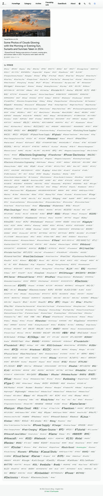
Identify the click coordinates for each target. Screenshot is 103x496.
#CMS (73, 174)
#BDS (17, 421)
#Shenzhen (41, 321)
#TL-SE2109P (76, 337)
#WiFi (92, 374)
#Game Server (78, 403)
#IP (79, 82)
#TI (72, 122)
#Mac (79, 302)
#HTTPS (8, 464)
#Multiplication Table (38, 379)
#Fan (29, 69)
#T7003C (44, 358)
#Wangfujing (43, 310)
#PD (62, 429)
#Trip (45, 76)
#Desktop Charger (70, 425)
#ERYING (65, 349)
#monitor (39, 387)
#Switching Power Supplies (85, 130)
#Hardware (35, 349)
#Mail (35, 447)
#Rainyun (10, 408)
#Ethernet (38, 366)
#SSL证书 (17, 460)
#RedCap (70, 90)
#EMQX (60, 69)
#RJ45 (49, 362)
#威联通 (36, 443)
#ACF (18, 98)
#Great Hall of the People (46, 306)
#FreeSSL (86, 456)
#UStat (32, 174)
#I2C (6, 473)
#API (72, 72)
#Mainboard (49, 222)
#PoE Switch (83, 333)
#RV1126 (17, 146)
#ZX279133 (8, 294)
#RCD (16, 134)
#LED (86, 183)
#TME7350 (36, 146)
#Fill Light (93, 183)
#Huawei (31, 285)
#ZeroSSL (51, 460)
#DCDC (47, 349)
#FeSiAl (15, 155)
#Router (55, 374)
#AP (20, 366)
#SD (84, 210)
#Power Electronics (75, 154)
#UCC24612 (39, 126)
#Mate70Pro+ (81, 138)
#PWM (61, 180)
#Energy (50, 264)
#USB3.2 (41, 210)
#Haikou (7, 321)
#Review (44, 374)
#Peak (50, 105)
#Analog (39, 86)
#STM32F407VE (42, 469)
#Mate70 (70, 138)
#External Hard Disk (13, 256)
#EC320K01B (64, 294)
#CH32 (26, 281)
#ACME (24, 198)
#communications (10, 399)
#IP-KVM (15, 362)
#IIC (96, 469)
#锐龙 (40, 412)
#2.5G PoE (23, 325)
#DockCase (37, 229)
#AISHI (92, 260)
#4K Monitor (10, 387)
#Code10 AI (76, 170)
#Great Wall (19, 310)
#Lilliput (48, 98)
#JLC (48, 126)
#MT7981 (34, 233)
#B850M (61, 190)
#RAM (94, 162)
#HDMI (7, 362)
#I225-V (51, 438)
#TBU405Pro (74, 252)
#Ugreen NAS (38, 72)
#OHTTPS (18, 464)
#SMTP (7, 447)
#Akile (68, 456)
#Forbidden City (31, 310)
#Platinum (49, 387)
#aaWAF (72, 198)
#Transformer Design (64, 130)
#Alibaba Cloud (34, 391)
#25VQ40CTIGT (10, 248)
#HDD (21, 438)
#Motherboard (37, 222)
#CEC (76, 260)
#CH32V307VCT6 (67, 281)
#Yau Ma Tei (44, 79)
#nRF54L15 (46, 146)
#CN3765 (78, 180)
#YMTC (7, 170)
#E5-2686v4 (17, 395)
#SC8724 (69, 225)
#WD (46, 244)
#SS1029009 (60, 119)
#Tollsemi (77, 142)
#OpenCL (73, 187)
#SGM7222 (33, 248)
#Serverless (45, 206)
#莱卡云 (86, 395)
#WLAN (40, 329)
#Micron (95, 298)
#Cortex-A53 (24, 233)
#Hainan (83, 317)
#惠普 (43, 345)
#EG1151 (57, 349)
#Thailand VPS (68, 387)
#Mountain (9, 109)
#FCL (69, 434)
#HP (37, 345)
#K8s (69, 206)
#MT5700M (20, 90)
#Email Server (80, 443)
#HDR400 (55, 383)
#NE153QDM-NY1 (27, 170)
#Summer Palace (47, 313)
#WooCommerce (46, 177)
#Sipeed (42, 362)
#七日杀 (57, 404)
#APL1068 (58, 298)
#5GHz (54, 325)
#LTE (87, 90)
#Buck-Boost (68, 447)
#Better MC (8, 198)
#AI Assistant (87, 82)
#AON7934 (59, 122)
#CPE (71, 86)
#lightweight (9, 391)
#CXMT (60, 162)
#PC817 (88, 126)
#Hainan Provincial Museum (85, 310)
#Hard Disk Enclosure (33, 256)
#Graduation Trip (10, 317)
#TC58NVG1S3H (80, 115)
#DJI (38, 142)
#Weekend (53, 138)
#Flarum (75, 214)
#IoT (66, 69)
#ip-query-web (70, 82)
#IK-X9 (31, 329)
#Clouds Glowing (10, 452)
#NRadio (29, 90)
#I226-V (7, 72)
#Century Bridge (55, 310)
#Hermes (31, 86)
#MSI (68, 190)
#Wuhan (37, 76)
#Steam (65, 404)
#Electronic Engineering (33, 154)
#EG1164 (55, 260)
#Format (50, 379)
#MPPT (80, 198)
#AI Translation (90, 101)
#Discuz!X (76, 206)
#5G (94, 366)
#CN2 (70, 395)
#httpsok (27, 464)
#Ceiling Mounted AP (42, 325)
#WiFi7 (57, 329)
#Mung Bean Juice (80, 306)
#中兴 (16, 294)
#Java (62, 434)
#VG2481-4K (82, 383)
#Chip (93, 134)
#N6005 (87, 438)
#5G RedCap (45, 90)
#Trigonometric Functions (13, 404)
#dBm (31, 399)
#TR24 (41, 194)
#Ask (69, 421)
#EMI (24, 130)
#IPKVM (92, 358)
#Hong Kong (22, 82)
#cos (64, 399)
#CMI (58, 396)
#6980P (48, 180)
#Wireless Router (69, 374)
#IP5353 (15, 69)
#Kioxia (53, 358)
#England (47, 456)
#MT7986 (60, 370)
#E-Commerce (33, 177)
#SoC (26, 302)
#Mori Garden (85, 134)
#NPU (69, 166)
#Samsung (37, 225)
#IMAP (96, 443)
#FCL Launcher (93, 429)
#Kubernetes (59, 206)
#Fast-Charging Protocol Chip (14, 138)
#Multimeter (66, 98)
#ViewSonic (71, 383)
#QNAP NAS (60, 438)
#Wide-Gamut (27, 383)
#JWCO (70, 260)
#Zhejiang (74, 349)
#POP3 (89, 443)
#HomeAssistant (84, 264)
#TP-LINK (56, 337)
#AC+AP (47, 333)
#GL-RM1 (37, 150)
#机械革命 (26, 417)
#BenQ (77, 112)
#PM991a (28, 225)
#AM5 (6, 190)
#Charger (57, 425)
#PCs (51, 302)
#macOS (42, 302)
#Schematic (78, 277)
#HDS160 (57, 98)
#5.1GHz (71, 325)
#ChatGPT (22, 273)
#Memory (51, 162)
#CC (46, 421)
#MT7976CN (63, 233)
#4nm (48, 187)
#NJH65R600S (79, 126)
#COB (22, 187)
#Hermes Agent (21, 86)
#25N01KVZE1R (64, 229)
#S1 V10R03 (92, 115)
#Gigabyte (87, 222)
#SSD (29, 438)
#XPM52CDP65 (9, 98)
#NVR (65, 237)
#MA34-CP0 (8, 180)
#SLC (67, 122)
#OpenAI (8, 105)
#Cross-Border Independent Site (15, 177)
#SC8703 (68, 210)
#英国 (93, 452)
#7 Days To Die (54, 408)
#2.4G (7, 370)
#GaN (33, 166)
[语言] (84, 3)
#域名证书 (8, 460)
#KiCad (25, 98)
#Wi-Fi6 (28, 333)
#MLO (6, 325)
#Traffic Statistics (10, 174)
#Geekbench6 (31, 218)
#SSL (36, 464)
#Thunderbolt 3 (49, 252)
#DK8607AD (84, 94)
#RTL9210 (28, 252)
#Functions (89, 399)
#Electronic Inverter (38, 290)
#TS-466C (28, 443)
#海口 (39, 317)
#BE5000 (65, 329)
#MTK (72, 233)
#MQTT (72, 69)
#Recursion (18, 379)
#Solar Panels (9, 206)
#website (46, 464)
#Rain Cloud (24, 408)
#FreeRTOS (15, 469)
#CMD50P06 (28, 183)
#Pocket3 (20, 142)
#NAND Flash (17, 341)
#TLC (95, 240)
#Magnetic (49, 159)
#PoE (73, 333)
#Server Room (83, 237)
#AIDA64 (67, 162)
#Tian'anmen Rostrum (64, 306)
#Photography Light (11, 187)
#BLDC (27, 122)
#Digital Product (84, 379)
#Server (36, 456)
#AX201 (85, 166)
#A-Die (7, 218)
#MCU (13, 473)
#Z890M (59, 222)
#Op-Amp (64, 86)
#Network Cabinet (22, 237)
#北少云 (46, 417)
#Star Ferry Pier (20, 79)
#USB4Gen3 (68, 341)
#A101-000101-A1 (68, 240)
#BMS (41, 354)
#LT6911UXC (63, 358)
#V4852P (89, 225)
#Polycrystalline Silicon (53, 202)
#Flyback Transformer (71, 134)
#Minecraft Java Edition (15, 434)
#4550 (93, 112)
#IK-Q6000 (32, 374)
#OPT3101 (8, 122)
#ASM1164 (95, 69)
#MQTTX (51, 69)
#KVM (6, 112)
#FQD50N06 (77, 183)
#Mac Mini (9, 306)
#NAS (19, 443)
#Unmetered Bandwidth (86, 329)
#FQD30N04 (18, 183)
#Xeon (27, 395)
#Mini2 (7, 126)
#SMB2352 (38, 115)
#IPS (69, 109)
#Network (40, 438)
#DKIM (64, 443)
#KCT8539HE (17, 370)
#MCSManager (66, 273)
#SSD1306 (22, 473)
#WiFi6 (83, 374)
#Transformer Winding (48, 130)
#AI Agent (9, 86)
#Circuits (25, 477)
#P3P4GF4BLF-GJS (78, 229)
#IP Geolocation (57, 82)
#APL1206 (8, 302)
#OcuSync (8, 119)
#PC (58, 302)
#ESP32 (74, 264)
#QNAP (45, 443)
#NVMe (20, 225)
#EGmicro (23, 260)
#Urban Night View (61, 105)
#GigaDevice (80, 321)
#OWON (87, 98)
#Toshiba (39, 119)
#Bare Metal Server (29, 354)
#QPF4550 (8, 115)
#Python (58, 379)
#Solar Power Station (23, 206)
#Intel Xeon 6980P (37, 180)
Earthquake (55, 491)
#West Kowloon (90, 79)
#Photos (34, 451)
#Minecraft (11, 438)
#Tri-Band (8, 329)
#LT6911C (74, 358)
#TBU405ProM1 (62, 252)
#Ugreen (47, 72)
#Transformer (55, 155)
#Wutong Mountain (76, 101)
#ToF (69, 119)
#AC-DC (91, 286)
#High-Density (91, 325)
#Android (43, 434)
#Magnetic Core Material (22, 159)
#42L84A (90, 294)
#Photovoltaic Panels (82, 202)
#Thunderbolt (72, 248)
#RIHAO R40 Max (70, 345)
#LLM (69, 269)
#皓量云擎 (26, 180)
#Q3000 (46, 229)
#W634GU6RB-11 (65, 142)
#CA (40, 198)
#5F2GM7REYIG (92, 321)
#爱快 (65, 333)
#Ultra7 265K (76, 222)
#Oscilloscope (77, 98)
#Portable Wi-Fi (58, 90)
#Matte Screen (45, 109)
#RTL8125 (90, 408)
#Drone (90, 122)
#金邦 (20, 166)
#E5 (34, 395)
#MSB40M (55, 126)
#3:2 (36, 112)
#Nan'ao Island (9, 142)
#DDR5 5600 (76, 162)
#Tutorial (80, 429)
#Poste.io (28, 447)
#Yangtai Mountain (61, 101)
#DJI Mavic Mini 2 (17, 126)
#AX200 (80, 408)
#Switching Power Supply (82, 159)
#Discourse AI (30, 105)
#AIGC (77, 269)
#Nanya (53, 115)
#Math (81, 399)
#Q (5, 264)
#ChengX (84, 260)
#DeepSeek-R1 (52, 273)
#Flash (28, 341)
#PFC (61, 150)
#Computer (83, 214)
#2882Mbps (80, 325)
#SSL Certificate (87, 460)
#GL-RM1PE (46, 150)
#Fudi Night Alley (69, 310)
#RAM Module (42, 162)
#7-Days (44, 408)
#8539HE (26, 370)
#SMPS (22, 285)
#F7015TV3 (46, 294)
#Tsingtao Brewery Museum (14, 76)
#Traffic (85, 170)
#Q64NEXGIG (47, 298)
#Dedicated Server (52, 354)
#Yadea (60, 194)
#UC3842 (8, 130)
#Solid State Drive (52, 256)
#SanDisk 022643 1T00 (12, 244)
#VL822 (18, 214)
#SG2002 (35, 358)
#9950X (75, 190)
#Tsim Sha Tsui (55, 79)
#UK (54, 456)
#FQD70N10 (67, 183)
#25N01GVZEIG (20, 374)
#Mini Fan (36, 69)
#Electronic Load (10, 285)
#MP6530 (76, 119)
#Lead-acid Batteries (18, 202)
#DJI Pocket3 (30, 142)
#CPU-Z (92, 187)
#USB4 (93, 345)
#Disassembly (56, 183)
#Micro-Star (40, 187)
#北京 (26, 317)
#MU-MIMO (17, 329)
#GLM (54, 72)
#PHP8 (39, 174)
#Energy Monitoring (62, 264)
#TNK (84, 142)
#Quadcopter (81, 122)
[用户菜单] (95, 3)
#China (23, 321)
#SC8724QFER (79, 225)
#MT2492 (58, 210)
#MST (30, 112)
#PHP (50, 214)
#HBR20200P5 (73, 94)
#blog (53, 421)
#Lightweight (89, 387)
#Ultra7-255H (57, 170)
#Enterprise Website (28, 240)
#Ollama (7, 273)
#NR (93, 90)
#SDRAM (7, 233)
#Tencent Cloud (10, 333)
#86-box (20, 333)
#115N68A (41, 285)
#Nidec (73, 294)
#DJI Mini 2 (28, 126)
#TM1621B (69, 180)
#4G (6, 94)
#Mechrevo (36, 417)
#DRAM (88, 337)
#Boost (42, 260)
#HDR (45, 383)
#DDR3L (8, 147)
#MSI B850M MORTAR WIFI (47, 190)
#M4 (73, 302)
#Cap (33, 264)
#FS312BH (24, 349)
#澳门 (20, 317)
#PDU (33, 237)
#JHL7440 (38, 252)
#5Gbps (55, 187)
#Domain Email (55, 443)
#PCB (15, 349)
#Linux (85, 416)
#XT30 (41, 98)
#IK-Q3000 (81, 233)
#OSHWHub (90, 277)
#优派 (63, 383)
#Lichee (24, 362)
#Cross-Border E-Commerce (64, 177)
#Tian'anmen (9, 310)
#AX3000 (37, 333)
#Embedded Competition (13, 281)
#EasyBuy (47, 174)
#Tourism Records (71, 317)
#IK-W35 (56, 333)
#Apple (66, 302)
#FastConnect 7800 (17, 190)
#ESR (15, 264)
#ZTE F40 (14, 94)
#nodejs (31, 82)
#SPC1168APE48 (48, 122)
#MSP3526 (88, 469)
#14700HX (64, 354)
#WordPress (79, 177)
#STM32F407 (72, 469)
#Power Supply (42, 425)
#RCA (34, 210)
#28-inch (19, 109)
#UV (26, 174)
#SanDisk (53, 244)
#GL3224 (77, 210)
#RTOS (24, 469)
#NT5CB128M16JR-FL (65, 115)
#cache (7, 341)
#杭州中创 (67, 464)
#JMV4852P (8, 229)
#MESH (54, 229)
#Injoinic (22, 69)
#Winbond (85, 244)
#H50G (40, 237)
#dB (38, 399)
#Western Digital (64, 244)
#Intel (79, 438)
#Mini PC (93, 412)
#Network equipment (12, 240)
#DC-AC (13, 290)
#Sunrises (92, 447)
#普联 (43, 337)
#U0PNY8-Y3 (36, 298)
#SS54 (53, 225)
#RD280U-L (21, 112)
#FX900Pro (82, 345)
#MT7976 (53, 233)
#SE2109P (65, 337)
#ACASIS (84, 252)
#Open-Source (48, 429)
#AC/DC (92, 155)
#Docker (17, 447)
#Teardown (69, 408)
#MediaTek (81, 370)
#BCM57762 (16, 298)
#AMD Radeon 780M (22, 412)
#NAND (36, 341)
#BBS (58, 214)
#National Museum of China (14, 313)
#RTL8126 (64, 187)
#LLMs (30, 273)
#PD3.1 (70, 430)
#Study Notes (48, 399)
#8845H (73, 412)
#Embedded (42, 473)
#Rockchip (64, 146)
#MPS (91, 119)
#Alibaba (78, 387)
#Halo (53, 477)
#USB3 (43, 214)
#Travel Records (58, 317)
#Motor (7, 69)
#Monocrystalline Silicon (35, 202)
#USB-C (42, 248)
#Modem (23, 294)
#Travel (47, 317)
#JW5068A (63, 321)
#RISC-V (84, 358)
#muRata (84, 119)
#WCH (33, 281)
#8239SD (41, 370)
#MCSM (92, 273)
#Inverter (23, 290)
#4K (18, 383)
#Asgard (76, 218)
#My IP (39, 82)
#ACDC (7, 134)
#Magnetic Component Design (75, 150)
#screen (29, 387)
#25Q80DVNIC (22, 248)
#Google (26, 460)
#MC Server (10, 277)
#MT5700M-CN (9, 90)
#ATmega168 (80, 285)
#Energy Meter (47, 269)
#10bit (13, 112)
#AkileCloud (76, 456)
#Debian (8, 421)
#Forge (92, 194)
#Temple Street (33, 79)
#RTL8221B (85, 366)
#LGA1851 (59, 218)
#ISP (52, 395)
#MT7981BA (43, 233)
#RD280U (85, 112)
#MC (87, 434)
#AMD (86, 452)
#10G (65, 362)
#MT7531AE (63, 366)
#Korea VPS (42, 396)
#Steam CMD (29, 404)
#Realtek (73, 366)
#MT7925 (68, 218)
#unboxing (69, 379)
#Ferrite (7, 155)
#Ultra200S (9, 222)
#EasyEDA (8, 260)
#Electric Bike (25, 194)
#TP (49, 337)
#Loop (26, 379)
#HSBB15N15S (61, 94)
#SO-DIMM (87, 162)
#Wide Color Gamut (31, 109)
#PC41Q (93, 166)
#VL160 (26, 214)
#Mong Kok (80, 76)
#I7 (78, 354)
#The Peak (53, 76)
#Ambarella (17, 115)
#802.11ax (28, 366)
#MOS (17, 130)
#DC (55, 180)
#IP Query (46, 82)
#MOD (40, 277)
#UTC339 (49, 285)
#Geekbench (82, 187)
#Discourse (41, 105)
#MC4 (6, 202)
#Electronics (12, 477)
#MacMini (88, 302)
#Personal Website (44, 240)
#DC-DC (33, 260)
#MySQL (66, 174)
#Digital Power (54, 447)
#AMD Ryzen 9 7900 (66, 452)
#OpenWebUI (93, 269)
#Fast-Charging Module (12, 429)
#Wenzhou (88, 313)
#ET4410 (94, 465)
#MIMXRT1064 (49, 119)
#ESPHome (8, 269)
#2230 (13, 225)
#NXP (31, 119)
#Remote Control (10, 150)
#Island (63, 138)
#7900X (78, 452)
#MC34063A (59, 285)
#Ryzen (48, 412)
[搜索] (90, 3)
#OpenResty (57, 174)
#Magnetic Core (38, 159)
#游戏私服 (49, 404)
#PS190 (7, 298)
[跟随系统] (79, 3)
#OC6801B (8, 183)
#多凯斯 (29, 229)
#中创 (74, 464)
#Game (53, 434)
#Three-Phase (60, 269)
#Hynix (51, 218)
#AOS (46, 115)
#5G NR (79, 90)
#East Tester (84, 464)
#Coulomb (69, 194)
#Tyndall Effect (9, 101)
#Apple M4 (17, 302)
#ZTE (55, 294)
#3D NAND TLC (83, 240)
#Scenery (91, 306)
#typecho (34, 94)
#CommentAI (24, 94)
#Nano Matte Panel (59, 109)
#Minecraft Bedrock (60, 417)
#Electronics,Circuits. (40, 477)
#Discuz (26, 210)
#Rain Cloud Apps (13, 210)
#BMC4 (17, 198)
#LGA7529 (89, 177)
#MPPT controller (90, 198)
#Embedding (19, 105)
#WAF (65, 198)
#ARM (21, 358)
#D (10, 264)
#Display (37, 383)
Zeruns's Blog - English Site (54, 489)
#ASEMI (46, 225)
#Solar (35, 206)
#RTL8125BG (9, 412)
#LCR (7, 469)
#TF (89, 210)
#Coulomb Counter (81, 194)
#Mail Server (43, 447)
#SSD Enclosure (55, 345)
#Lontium (55, 146)
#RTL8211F (26, 146)
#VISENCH (73, 237)
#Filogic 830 (92, 370)
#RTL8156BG (9, 214)
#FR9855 (75, 244)
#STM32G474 (57, 473)
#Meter (38, 269)
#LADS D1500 (71, 290)
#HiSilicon (87, 86)
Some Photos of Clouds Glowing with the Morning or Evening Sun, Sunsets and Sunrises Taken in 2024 (23, 45)
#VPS (61, 456)
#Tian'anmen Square (32, 313)
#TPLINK (83, 362)
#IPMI (84, 354)
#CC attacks (36, 421)
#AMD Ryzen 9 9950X (86, 190)
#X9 (25, 329)
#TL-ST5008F (91, 233)
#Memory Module (10, 166)
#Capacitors (41, 264)
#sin (69, 399)
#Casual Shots (49, 451)
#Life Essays (53, 321)
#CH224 (29, 138)
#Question (62, 421)
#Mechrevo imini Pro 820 (12, 417)
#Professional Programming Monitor (85, 109)
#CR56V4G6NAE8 (51, 366)
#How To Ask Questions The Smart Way (18, 425)
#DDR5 (93, 214)
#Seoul (73, 329)
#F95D (44, 69)
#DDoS (25, 421)
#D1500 (59, 290)
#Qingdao (29, 76)
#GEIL (26, 166)
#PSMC (15, 233)
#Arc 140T (77, 166)
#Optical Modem (35, 294)
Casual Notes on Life (11, 39)
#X (97, 260)
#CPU (26, 222)
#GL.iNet (28, 150)
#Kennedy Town (68, 79)
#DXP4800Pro (26, 72)
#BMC (92, 354)
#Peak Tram (70, 76)
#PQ (54, 151)
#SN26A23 (26, 298)
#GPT (14, 273)
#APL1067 (67, 298)
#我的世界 (77, 434)
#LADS (89, 290)
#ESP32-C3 (29, 269)
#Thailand (8, 395)
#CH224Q (33, 98)
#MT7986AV (69, 370)
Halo (47, 491)
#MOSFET (33, 130)
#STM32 (80, 473)
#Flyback (57, 134)
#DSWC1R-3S (19, 229)
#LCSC (16, 260)
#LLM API (79, 72)
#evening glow (81, 447)
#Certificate (73, 460)
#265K (66, 222)
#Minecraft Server (27, 277)
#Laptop (46, 170)
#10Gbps (22, 337)
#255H (38, 170)
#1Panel (56, 240)
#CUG (64, 395)
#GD (71, 321)
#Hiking (42, 101)
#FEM (33, 370)
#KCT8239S (50, 370)
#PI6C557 (62, 248)
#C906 (28, 358)
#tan (58, 399)
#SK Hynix (43, 218)
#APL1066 (76, 298)
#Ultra (84, 218)
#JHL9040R (15, 170)
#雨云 (36, 408)
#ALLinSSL (47, 198)
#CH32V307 (55, 281)
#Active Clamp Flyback (47, 94)
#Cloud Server (21, 456)
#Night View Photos (77, 105)
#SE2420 (56, 362)
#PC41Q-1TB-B (60, 166)
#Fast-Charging (30, 429)
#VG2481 (20, 387)
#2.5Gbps (34, 337)
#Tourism (30, 321)
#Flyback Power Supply (40, 134)
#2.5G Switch (10, 337)
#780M (34, 412)
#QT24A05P (92, 142)
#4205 (16, 119)
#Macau (91, 317)
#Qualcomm (31, 190)
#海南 (32, 317)
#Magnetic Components (63, 159)
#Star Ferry (8, 79)
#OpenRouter (64, 72)
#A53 (15, 358)
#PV (20, 174)
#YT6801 (49, 166)
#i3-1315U (16, 72)
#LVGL (80, 469)
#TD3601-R (8, 374)
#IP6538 (82, 425)
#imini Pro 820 (82, 412)
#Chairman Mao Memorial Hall (25, 306)
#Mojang (57, 198)
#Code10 (67, 170)
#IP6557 (91, 425)
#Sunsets (23, 452)
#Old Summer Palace (75, 313)
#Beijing (15, 321)
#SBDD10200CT (67, 126)
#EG (48, 260)
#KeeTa (61, 76)
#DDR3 (89, 229)
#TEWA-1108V (49, 237)
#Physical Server (11, 354)
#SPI (51, 469)
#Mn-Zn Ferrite (92, 150)
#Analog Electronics (51, 86)
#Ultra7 (19, 222)
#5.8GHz (62, 325)
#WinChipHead (43, 281)
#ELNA (63, 260)
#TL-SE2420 (10, 366)
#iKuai (8, 379)
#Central (79, 79)
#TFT (63, 469)
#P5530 (17, 180)
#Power (70, 473)
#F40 (37, 90)
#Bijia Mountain (91, 105)
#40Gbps (30, 345)
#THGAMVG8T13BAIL (50, 142)
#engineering (23, 399)
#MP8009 (14, 325)
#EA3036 (50, 210)
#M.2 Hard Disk (87, 248)
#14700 (73, 354)
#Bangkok (58, 387)
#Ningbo (82, 349)
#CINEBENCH (17, 218)
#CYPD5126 (53, 248)
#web (58, 464)
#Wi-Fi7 (49, 329)
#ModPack (50, 277)
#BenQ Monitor (45, 112)
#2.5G (70, 438)
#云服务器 (8, 456)
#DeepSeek (39, 273)
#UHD (94, 379)
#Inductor (8, 159)
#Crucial (41, 166)
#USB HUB (34, 214)
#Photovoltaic (68, 202)
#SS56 (47, 183)
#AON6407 (18, 122)
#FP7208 (86, 180)
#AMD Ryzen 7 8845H (60, 412)
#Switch (94, 333)
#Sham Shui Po (91, 76)
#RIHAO (7, 349)
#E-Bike (16, 194)
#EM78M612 (69, 285)
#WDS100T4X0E (28, 244)
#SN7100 (39, 244)
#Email (71, 443)
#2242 (6, 225)
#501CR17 (81, 294)
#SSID (30, 325)
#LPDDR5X (85, 298)
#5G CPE (78, 86)
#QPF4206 (24, 119)
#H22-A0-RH (28, 115)
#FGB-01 (73, 146)
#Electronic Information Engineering (19, 162)
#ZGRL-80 (30, 187)
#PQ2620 (24, 134)
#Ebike (34, 194)
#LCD (57, 469)
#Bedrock (74, 417)
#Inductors (24, 264)
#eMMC (21, 150)
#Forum (66, 214)
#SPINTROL (36, 122)
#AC (6, 290)
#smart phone (33, 434)
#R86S (58, 237)
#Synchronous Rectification (84, 256)
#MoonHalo (56, 112)
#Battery (7, 194)
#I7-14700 (91, 349)
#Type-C (9, 383)
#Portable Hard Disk (13, 252)
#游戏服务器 (39, 404)
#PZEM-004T (19, 269)
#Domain (61, 460)
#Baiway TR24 (50, 194)
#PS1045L (61, 225)
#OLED (30, 473)
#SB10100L (39, 183)
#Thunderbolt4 (81, 341)
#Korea (78, 396)
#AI (83, 268)
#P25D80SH (46, 341)
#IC (36, 138)
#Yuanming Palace (60, 313)
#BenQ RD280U (67, 112)
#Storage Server (83, 69)
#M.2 (23, 345)
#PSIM (95, 126)
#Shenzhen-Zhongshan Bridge (27, 101)
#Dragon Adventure (64, 277)
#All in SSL (33, 198)
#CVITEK (7, 358)
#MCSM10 (81, 273)
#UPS (51, 290)
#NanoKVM (33, 362)
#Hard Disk (65, 256)
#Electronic (82, 281)
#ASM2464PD (57, 341)
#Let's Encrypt (38, 460)
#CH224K (42, 138)
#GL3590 (33, 302)
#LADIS (82, 290)
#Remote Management (86, 146)
